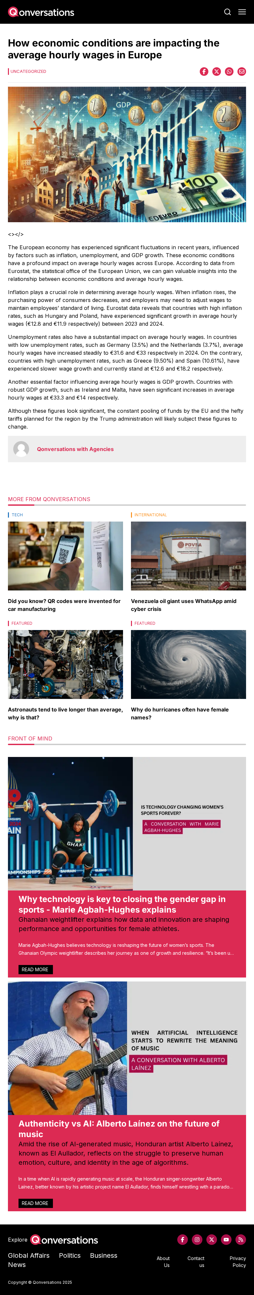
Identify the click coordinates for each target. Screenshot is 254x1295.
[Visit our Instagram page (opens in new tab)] (197, 1239)
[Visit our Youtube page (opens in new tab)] (226, 1239)
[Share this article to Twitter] (216, 71)
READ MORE (36, 969)
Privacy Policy (238, 1261)
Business (103, 1255)
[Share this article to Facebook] (204, 71)
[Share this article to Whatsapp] (229, 71)
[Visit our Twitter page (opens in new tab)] (211, 1239)
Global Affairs (29, 1255)
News (17, 1265)
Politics (70, 1255)
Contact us (196, 1261)
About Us (163, 1261)
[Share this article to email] (241, 71)
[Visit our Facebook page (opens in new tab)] (182, 1239)
